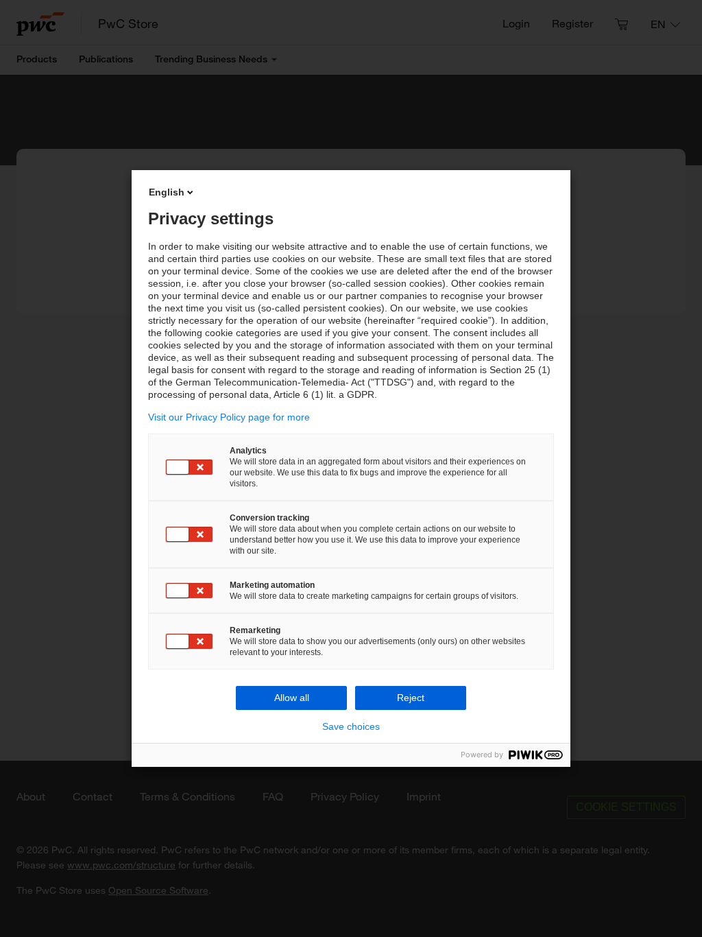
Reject (410, 697)
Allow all (291, 697)
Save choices (351, 726)
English (166, 192)
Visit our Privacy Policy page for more (229, 417)
